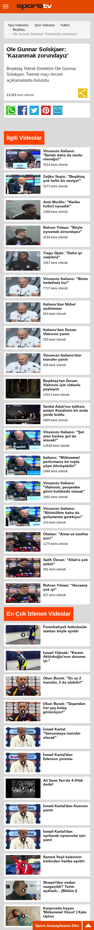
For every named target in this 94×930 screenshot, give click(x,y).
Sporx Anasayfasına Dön (57, 925)
